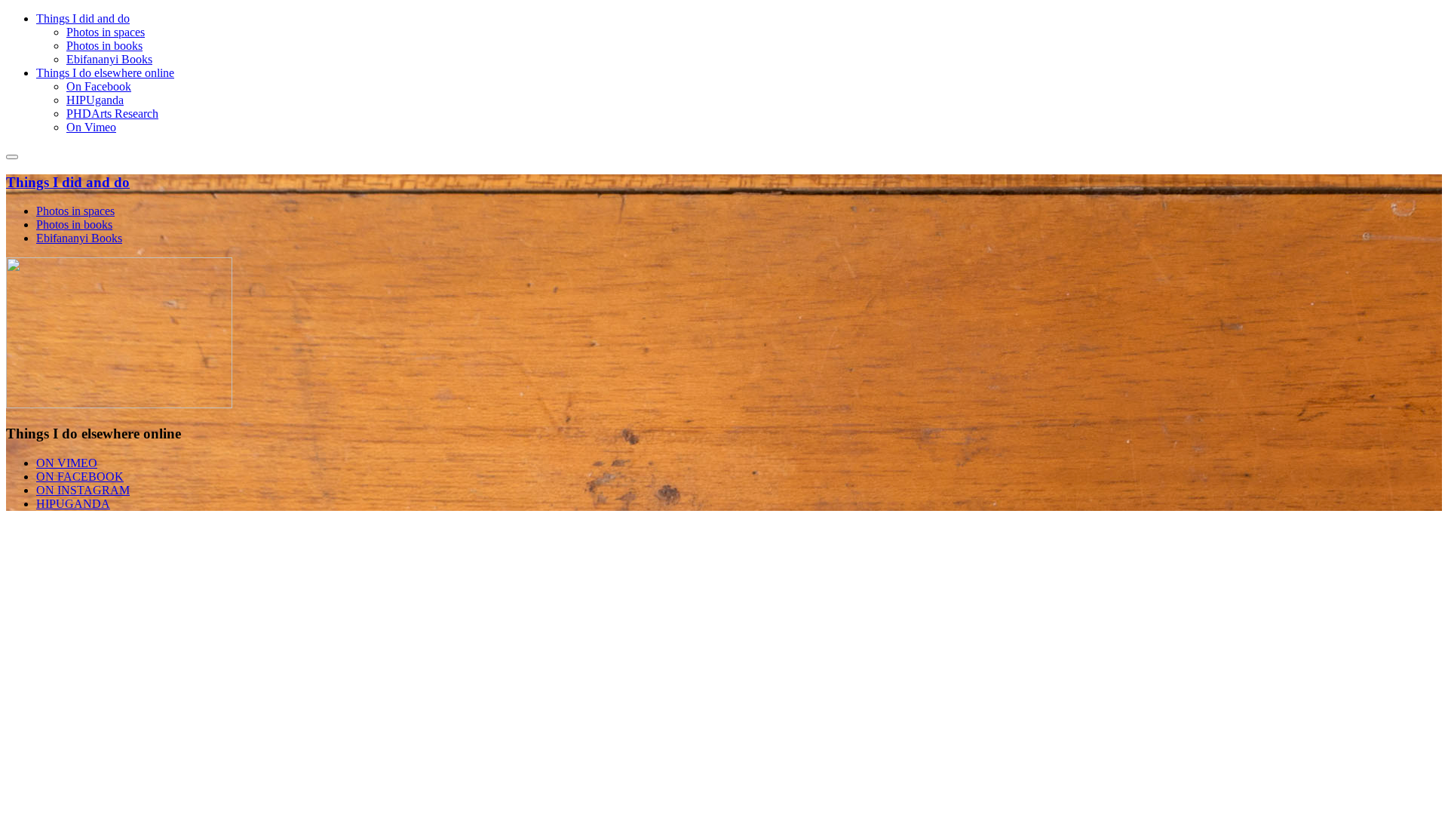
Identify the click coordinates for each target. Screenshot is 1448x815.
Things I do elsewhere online (105, 72)
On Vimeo (91, 127)
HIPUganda (95, 100)
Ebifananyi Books (109, 59)
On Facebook (98, 86)
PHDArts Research (112, 113)
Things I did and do (83, 18)
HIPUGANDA (73, 503)
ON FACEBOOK (80, 476)
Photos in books (104, 45)
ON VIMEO (66, 463)
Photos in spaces (105, 32)
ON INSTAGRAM (83, 490)
